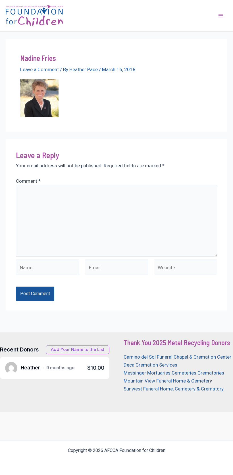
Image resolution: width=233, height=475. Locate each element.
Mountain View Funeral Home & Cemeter (167, 381)
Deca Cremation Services (150, 365)
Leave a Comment (39, 69)
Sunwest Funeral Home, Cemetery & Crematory (174, 389)
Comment (28, 181)
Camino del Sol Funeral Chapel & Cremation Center (177, 357)
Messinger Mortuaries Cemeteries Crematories (174, 373)
